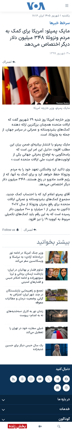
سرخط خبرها (60, 23)
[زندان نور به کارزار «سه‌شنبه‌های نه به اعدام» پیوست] (56, 316)
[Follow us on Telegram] (57, 378)
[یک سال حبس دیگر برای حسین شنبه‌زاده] (56, 350)
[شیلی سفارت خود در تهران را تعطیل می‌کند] (56, 332)
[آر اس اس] (13, 378)
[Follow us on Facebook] (66, 378)
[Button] (8, 61)
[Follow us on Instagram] (31, 378)
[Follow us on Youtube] (39, 378)
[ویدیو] (40, 426)
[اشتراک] (57, 387)
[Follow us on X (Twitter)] (48, 378)
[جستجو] (58, 426)
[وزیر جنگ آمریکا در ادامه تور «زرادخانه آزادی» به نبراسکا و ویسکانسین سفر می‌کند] (56, 257)
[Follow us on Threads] (22, 378)
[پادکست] (66, 387)
